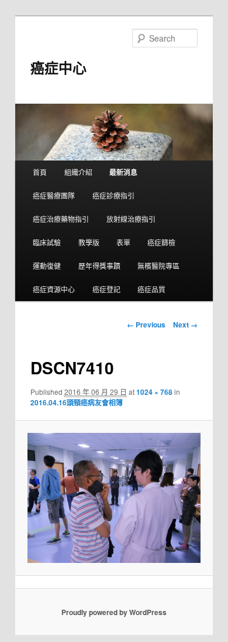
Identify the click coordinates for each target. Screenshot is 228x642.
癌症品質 (151, 289)
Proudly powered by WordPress (114, 612)
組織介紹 (78, 172)
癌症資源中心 (54, 289)
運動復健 (47, 266)
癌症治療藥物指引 (61, 219)
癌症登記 (106, 289)
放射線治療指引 (131, 219)
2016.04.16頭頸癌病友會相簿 (76, 402)
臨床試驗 (47, 242)
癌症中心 (58, 67)
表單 (123, 242)
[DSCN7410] (113, 498)
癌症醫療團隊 (54, 195)
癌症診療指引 (113, 195)
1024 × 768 (154, 392)
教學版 (88, 242)
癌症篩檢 (161, 242)
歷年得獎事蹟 (99, 266)
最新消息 (123, 172)
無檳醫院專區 (158, 266)
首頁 (40, 172)
